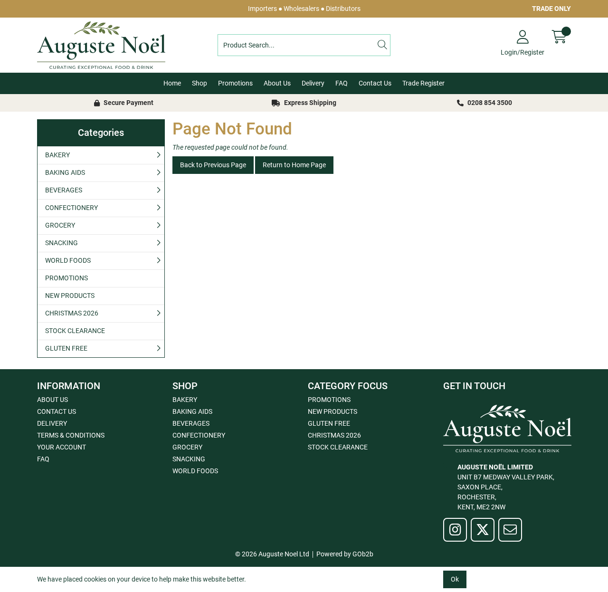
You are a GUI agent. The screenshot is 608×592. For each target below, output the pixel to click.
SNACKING (61, 243)
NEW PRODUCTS (70, 295)
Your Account (61, 447)
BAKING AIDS (65, 172)
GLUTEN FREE (66, 348)
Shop (199, 83)
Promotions (235, 83)
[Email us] (510, 530)
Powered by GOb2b (344, 554)
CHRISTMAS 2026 (71, 313)
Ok (455, 579)
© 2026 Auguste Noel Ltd (272, 554)
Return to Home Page (294, 165)
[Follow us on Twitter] (482, 530)
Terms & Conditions (70, 435)
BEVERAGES (63, 190)
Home (172, 83)
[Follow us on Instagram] (455, 530)
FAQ (341, 83)
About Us (277, 83)
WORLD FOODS (68, 260)
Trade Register (423, 83)
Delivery (313, 83)
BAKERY (57, 155)
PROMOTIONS (66, 278)
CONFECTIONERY (71, 207)
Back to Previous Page (213, 165)
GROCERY (60, 225)
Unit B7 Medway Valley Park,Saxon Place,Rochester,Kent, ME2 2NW (505, 487)
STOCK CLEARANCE (75, 330)
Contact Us (375, 83)
